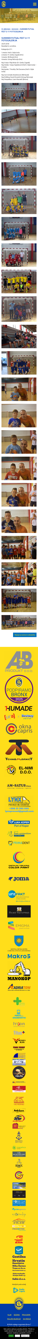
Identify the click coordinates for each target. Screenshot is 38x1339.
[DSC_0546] (19, 147)
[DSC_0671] (19, 442)
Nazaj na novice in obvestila (25, 635)
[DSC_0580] (19, 281)
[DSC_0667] (19, 389)
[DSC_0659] (19, 363)
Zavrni (17, 1336)
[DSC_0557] (19, 228)
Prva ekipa (26, 1315)
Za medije (27, 1319)
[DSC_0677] (19, 521)
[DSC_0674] (19, 468)
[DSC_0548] (19, 174)
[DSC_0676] (19, 494)
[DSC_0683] (19, 574)
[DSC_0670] (19, 415)
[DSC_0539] (19, 121)
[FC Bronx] (3, 4)
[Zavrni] (36, 1333)
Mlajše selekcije (14, 1319)
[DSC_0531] (19, 94)
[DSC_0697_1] (19, 622)
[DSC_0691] (19, 600)
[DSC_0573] (19, 255)
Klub (9, 1315)
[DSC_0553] (19, 201)
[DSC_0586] (19, 309)
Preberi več (25, 1336)
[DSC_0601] (19, 336)
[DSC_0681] (19, 547)
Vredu (11, 1336)
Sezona (17, 1315)
